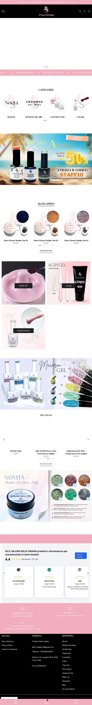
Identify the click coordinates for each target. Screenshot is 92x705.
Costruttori (66, 657)
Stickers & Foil (67, 673)
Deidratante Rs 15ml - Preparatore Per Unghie (21, 452)
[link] (11, 103)
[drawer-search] (80, 11)
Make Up (65, 677)
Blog (64, 685)
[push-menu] (3, 11)
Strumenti (66, 681)
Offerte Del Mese (69, 645)
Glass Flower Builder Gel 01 (76, 240)
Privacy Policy (7, 645)
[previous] (4, 227)
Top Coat (65, 665)
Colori (64, 661)
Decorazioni (66, 669)
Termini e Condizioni (9, 649)
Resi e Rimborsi (8, 641)
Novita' (65, 641)
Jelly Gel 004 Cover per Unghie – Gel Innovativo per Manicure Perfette (51, 452)
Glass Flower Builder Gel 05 (46, 240)
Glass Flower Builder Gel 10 (16, 240)
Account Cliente (68, 689)
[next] (88, 227)
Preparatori (66, 653)
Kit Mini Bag (66, 649)
